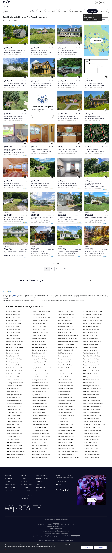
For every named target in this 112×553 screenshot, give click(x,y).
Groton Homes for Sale (39, 353)
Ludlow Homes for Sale (39, 421)
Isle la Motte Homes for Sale (40, 386)
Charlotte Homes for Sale (13, 406)
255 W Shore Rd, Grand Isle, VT (67, 149)
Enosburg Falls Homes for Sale (41, 311)
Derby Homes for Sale (12, 430)
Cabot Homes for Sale (12, 389)
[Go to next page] (70, 269)
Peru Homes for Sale (64, 377)
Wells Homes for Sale (89, 398)
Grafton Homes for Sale (39, 344)
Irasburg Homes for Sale (39, 380)
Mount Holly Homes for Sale (66, 317)
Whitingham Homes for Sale (91, 427)
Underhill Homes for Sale (90, 362)
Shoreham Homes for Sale (65, 445)
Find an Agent (8, 478)
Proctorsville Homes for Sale (66, 401)
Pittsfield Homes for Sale (65, 380)
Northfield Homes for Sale (65, 353)
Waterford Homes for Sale (91, 395)
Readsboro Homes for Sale (66, 415)
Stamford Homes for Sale (90, 326)
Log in (102, 2)
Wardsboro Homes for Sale (91, 380)
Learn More (76, 536)
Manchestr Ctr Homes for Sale (41, 436)
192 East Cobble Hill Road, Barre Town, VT (96, 218)
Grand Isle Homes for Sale (39, 347)
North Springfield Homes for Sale (67, 347)
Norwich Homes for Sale (65, 359)
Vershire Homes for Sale (90, 368)
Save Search (104, 19)
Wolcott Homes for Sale (90, 451)
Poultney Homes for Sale (65, 392)
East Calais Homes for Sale (14, 445)
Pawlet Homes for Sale (64, 371)
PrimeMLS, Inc (16, 295)
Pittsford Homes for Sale (65, 383)
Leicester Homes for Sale (39, 409)
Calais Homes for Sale (12, 392)
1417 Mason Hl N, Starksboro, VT (94, 252)
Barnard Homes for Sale (13, 329)
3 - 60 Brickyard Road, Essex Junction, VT (15, 252)
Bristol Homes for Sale (12, 377)
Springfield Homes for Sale (91, 317)
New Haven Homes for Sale (66, 320)
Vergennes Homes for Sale (91, 365)
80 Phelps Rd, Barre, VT (37, 252)
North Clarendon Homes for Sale (67, 338)
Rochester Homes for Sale (65, 424)
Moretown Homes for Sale (65, 311)
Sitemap (38, 490)
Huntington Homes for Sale (40, 374)
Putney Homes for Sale (64, 403)
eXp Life (23, 475)
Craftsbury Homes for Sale (14, 421)
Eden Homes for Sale (12, 457)
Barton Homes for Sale (13, 338)
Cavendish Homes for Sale (14, 403)
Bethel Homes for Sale (12, 356)
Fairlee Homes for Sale (38, 329)
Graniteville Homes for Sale (40, 350)
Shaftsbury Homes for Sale (66, 436)
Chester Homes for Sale (13, 409)
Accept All (87, 547)
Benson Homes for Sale (13, 350)
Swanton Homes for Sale (90, 350)
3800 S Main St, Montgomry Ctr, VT (41, 183)
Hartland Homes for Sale (39, 365)
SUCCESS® (24, 481)
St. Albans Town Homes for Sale (92, 320)
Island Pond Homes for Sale (40, 383)
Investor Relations (10, 484)
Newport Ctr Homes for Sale (66, 329)
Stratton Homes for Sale (90, 338)
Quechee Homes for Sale (65, 406)
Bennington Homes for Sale (14, 347)
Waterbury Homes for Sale (91, 392)
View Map (97, 40)
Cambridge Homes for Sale (14, 395)
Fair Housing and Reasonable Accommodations (56, 526)
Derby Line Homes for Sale (14, 433)
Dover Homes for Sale (12, 439)
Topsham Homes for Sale (90, 353)
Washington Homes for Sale (91, 386)
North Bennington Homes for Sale (68, 335)
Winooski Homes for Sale (90, 448)
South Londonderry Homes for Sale (68, 457)
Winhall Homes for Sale (90, 445)
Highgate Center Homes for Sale (41, 368)
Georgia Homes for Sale (39, 338)
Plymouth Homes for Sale (65, 389)
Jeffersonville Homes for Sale (40, 398)
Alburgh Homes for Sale (13, 317)
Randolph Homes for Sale (65, 412)
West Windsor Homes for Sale (92, 415)
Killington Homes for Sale (39, 406)
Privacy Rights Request (42, 478)
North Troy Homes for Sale (65, 350)
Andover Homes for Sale (13, 320)
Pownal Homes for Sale (65, 395)
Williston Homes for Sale (90, 433)
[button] (56, 280)
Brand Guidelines (40, 487)
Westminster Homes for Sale (92, 421)
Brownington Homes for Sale (14, 383)
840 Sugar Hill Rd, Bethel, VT (39, 50)
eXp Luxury (24, 492)
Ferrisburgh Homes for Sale (40, 332)
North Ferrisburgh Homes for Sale (68, 341)
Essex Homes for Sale (38, 314)
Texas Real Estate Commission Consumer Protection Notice (56, 533)
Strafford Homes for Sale (90, 335)
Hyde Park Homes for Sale (39, 377)
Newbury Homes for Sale (65, 323)
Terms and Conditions (41, 475)
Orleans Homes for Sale (65, 365)
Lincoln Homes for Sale (39, 412)
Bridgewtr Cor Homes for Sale (15, 371)
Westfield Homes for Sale (90, 418)
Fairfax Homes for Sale (38, 323)
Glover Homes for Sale (38, 341)
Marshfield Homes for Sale (40, 439)
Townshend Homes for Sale (91, 356)
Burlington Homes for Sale (14, 386)
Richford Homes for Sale (65, 418)
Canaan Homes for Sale (13, 398)
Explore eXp (8, 475)
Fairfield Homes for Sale (39, 326)
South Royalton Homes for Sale (92, 311)
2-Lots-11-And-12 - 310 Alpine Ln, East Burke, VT (42, 218)
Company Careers (10, 487)
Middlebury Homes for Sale (40, 445)
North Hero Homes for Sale (66, 344)
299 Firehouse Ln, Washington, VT (14, 217)
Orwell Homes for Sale (64, 368)
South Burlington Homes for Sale (68, 451)
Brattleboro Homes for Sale (14, 368)
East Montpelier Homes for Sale (15, 454)
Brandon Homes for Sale (13, 365)
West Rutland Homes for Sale (92, 412)
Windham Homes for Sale (91, 439)
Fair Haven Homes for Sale (40, 320)
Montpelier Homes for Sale (40, 457)
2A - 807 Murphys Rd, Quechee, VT (14, 116)
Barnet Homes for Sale (13, 332)
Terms (46, 546)
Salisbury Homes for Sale (65, 433)
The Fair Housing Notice (75, 535)
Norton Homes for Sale (64, 356)
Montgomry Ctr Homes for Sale (41, 454)
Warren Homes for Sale (90, 383)
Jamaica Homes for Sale (39, 392)
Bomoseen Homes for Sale (14, 359)
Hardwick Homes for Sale (39, 359)
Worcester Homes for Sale (91, 457)
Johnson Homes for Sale (39, 403)
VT (58, 264)
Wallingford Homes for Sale (91, 377)
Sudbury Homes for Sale (90, 344)
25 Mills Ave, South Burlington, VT (94, 83)
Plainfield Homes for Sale (65, 386)
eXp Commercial (25, 490)
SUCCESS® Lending (26, 484)
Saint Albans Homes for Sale (66, 430)
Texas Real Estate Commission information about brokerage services (56, 531)
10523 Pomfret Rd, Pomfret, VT (67, 83)
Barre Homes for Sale (12, 335)
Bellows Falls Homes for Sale (14, 341)
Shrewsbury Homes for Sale (66, 448)
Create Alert (42, 116)
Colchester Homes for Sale (14, 412)
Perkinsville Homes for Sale (66, 374)
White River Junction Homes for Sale (94, 424)
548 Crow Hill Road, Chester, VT (40, 149)
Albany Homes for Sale (13, 314)
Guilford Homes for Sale (39, 356)
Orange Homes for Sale (65, 362)
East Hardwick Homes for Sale (15, 451)
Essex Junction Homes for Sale (41, 317)
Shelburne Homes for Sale (65, 439)
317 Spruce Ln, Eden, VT (91, 149)
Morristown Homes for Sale (66, 314)
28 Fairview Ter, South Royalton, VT (41, 83)
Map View (105, 11)
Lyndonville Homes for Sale (40, 430)
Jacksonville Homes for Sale (40, 389)
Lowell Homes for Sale (38, 418)
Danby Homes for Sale (12, 424)
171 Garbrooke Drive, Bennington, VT (14, 50)
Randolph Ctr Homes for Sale (66, 409)
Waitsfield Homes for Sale (91, 374)
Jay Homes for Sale (37, 395)
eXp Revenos (24, 487)
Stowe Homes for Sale (90, 332)
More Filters (93, 11)
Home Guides (8, 490)
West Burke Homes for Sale (91, 401)
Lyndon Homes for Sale (39, 427)
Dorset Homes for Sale (13, 436)
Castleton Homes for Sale (13, 401)
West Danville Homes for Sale (92, 406)
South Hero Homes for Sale (66, 454)
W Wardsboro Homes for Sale (92, 371)
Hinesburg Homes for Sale (40, 371)
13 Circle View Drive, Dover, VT (93, 116)
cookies (11, 544)
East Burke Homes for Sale (14, 442)
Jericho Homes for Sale (39, 401)
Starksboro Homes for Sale (91, 329)
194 (65, 269)
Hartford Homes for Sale (39, 362)
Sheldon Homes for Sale (65, 442)
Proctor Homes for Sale (65, 398)
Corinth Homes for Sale (13, 418)
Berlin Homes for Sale (12, 353)
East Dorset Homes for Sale (14, 448)
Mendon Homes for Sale (39, 442)
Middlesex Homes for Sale (39, 448)
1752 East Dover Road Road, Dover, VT (15, 83)
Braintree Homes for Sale (13, 362)
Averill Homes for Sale (12, 326)
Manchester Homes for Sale (40, 433)
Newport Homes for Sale (65, 332)
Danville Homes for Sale (13, 427)
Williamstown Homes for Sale (92, 430)
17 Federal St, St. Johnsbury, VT (67, 183)
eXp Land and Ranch (26, 495)
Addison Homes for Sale (13, 311)
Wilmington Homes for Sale (91, 436)
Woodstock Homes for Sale (91, 454)
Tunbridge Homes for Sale (91, 359)
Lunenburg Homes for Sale (40, 424)
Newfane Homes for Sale (65, 326)
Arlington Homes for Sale (13, 323)
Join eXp (7, 481)
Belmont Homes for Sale (13, 344)
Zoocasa (23, 478)
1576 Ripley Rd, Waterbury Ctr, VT (67, 50)
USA (54, 264)
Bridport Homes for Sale (13, 374)
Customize (100, 547)
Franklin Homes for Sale (39, 335)
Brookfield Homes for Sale (14, 380)
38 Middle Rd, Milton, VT (65, 217)
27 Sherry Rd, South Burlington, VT (68, 252)
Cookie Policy (39, 484)
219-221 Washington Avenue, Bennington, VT (12, 149)
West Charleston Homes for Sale (93, 403)
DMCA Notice (56, 523)
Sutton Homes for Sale (90, 347)
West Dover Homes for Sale (91, 409)
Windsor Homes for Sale (90, 442)
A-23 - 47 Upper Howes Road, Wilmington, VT (93, 183)
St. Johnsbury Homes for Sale (92, 323)
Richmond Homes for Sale (65, 421)
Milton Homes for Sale (38, 451)
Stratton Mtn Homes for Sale (92, 341)
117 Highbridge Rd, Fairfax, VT (66, 116)
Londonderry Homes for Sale (40, 415)
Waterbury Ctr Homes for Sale (92, 389)
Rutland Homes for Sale (65, 427)
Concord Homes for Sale (13, 415)
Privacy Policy (39, 481)
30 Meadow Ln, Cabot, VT (11, 183)
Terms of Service (68, 524)
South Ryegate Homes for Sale (92, 314)
